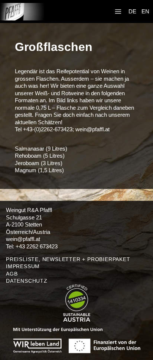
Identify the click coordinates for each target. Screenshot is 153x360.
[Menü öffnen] (118, 11)
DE (132, 11)
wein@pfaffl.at (92, 129)
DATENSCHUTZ (27, 281)
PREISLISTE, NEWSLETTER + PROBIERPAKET (68, 259)
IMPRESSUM (23, 266)
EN (145, 11)
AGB (11, 274)
